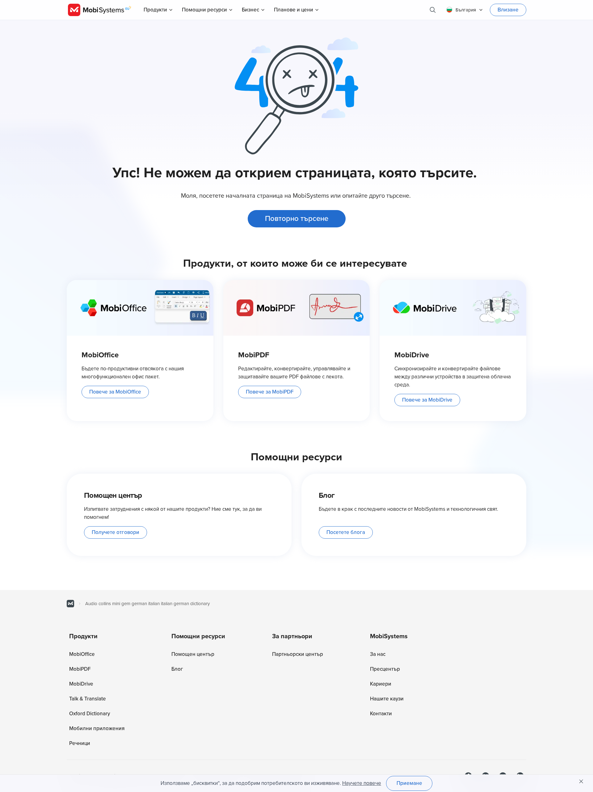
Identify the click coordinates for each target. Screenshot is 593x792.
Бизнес (250, 9)
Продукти (155, 9)
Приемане (409, 783)
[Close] (581, 781)
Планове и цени (293, 9)
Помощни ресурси (204, 9)
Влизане (508, 9)
